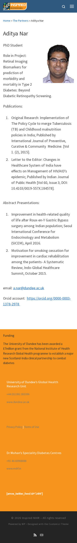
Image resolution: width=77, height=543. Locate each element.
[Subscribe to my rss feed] (35, 535)
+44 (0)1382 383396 (18, 394)
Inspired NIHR (31, 518)
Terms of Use (31, 427)
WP (23, 524)
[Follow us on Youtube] (42, 535)
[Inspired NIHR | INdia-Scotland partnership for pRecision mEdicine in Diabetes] (15, 6)
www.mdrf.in (14, 468)
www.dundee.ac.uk (18, 402)
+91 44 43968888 (16, 461)
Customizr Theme (59, 524)
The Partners (21, 20)
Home (6, 20)
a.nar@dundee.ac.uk (28, 288)
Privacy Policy (14, 427)
